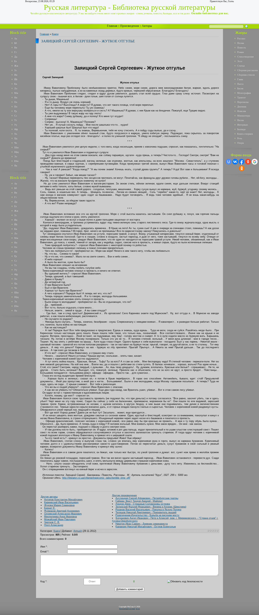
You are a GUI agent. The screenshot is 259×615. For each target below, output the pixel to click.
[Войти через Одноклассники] (242, 168)
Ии (15, 74)
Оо (15, 102)
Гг (15, 52)
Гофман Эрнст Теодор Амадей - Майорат (139, 501)
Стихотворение (245, 56)
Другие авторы (49, 496)
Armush (77, 531)
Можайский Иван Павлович (59, 519)
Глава (240, 79)
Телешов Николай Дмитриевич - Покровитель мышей (145, 512)
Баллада (241, 129)
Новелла (241, 111)
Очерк (240, 142)
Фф (16, 129)
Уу (15, 124)
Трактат (241, 97)
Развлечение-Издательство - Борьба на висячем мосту (147, 515)
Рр (15, 111)
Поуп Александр (53, 525)
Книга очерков (245, 133)
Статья (241, 65)
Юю (16, 161)
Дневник (241, 106)
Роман (240, 52)
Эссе (239, 61)
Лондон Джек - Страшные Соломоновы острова (142, 503)
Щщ (16, 152)
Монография (244, 93)
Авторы (147, 25)
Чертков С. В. (52, 522)
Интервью (242, 124)
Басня (240, 88)
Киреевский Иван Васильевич (61, 502)
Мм (16, 93)
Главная (112, 25)
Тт (15, 120)
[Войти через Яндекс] (248, 162)
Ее (15, 61)
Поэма (240, 43)
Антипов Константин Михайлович (63, 499)
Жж (16, 65)
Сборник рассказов (247, 70)
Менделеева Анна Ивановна (60, 516)
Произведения (129, 25)
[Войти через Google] (255, 162)
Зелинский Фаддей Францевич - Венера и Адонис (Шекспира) (150, 506)
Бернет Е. (50, 508)
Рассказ (241, 38)
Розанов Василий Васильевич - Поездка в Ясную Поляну (148, 509)
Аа (15, 38)
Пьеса (240, 83)
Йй (15, 79)
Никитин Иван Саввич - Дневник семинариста (141, 523)
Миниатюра (243, 115)
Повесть (241, 47)
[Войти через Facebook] (241, 162)
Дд (15, 56)
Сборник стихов (246, 74)
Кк (15, 83)
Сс (15, 115)
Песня (240, 120)
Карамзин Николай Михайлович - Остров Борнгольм (145, 526)
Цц (15, 138)
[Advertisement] (20, 376)
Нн (15, 97)
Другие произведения (124, 495)
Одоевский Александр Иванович (63, 513)
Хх (15, 133)
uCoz (138, 609)
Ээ (15, 156)
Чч (15, 142)
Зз (15, 70)
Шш (16, 147)
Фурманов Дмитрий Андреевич (62, 510)
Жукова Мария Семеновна (59, 505)
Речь (239, 138)
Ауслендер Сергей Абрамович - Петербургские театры (146, 498)
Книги (55, 34)
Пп (15, 106)
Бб (15, 43)
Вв (15, 47)
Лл (15, 88)
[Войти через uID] (229, 162)
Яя (15, 165)
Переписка (243, 102)
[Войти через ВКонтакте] (235, 162)
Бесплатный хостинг (127, 609)
